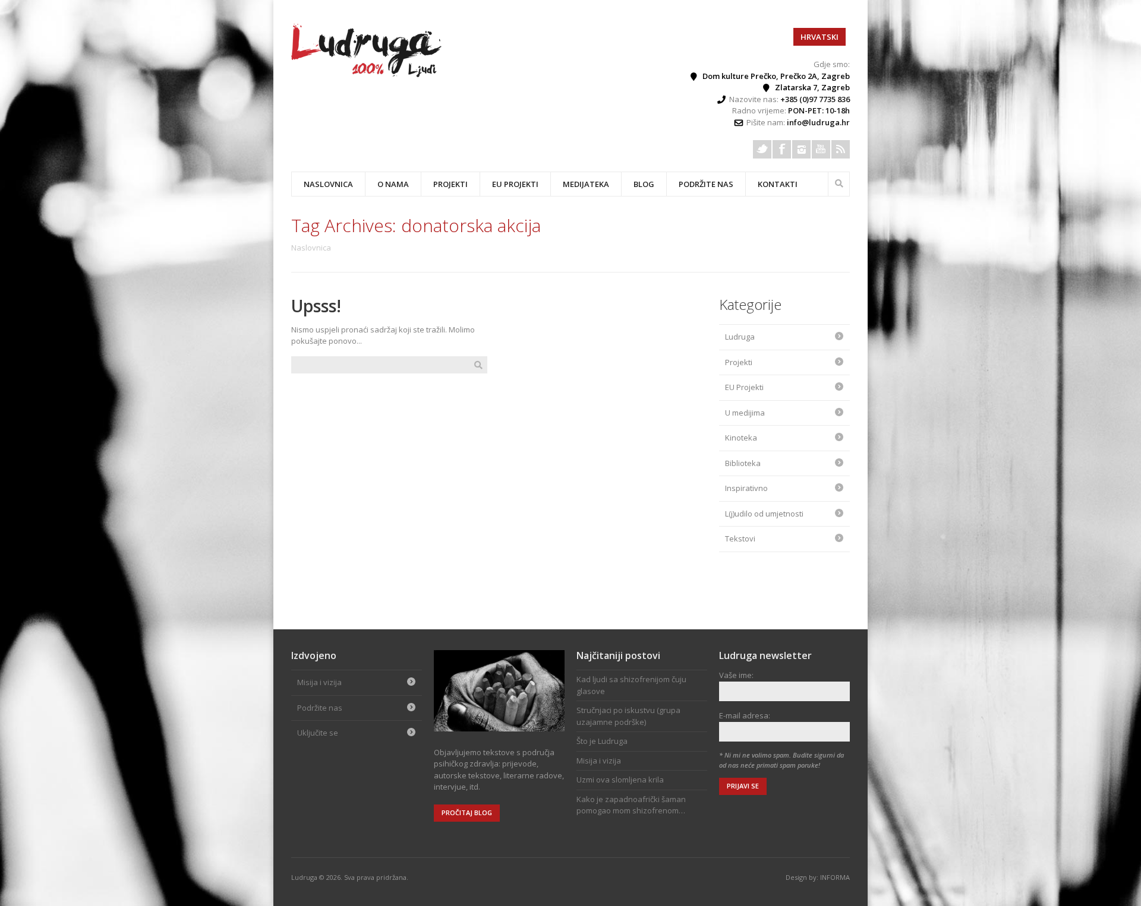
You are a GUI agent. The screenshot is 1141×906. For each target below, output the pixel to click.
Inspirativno (746, 488)
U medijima (745, 412)
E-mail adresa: (744, 715)
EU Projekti (515, 184)
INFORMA (835, 877)
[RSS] (840, 149)
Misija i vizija (319, 682)
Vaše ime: (736, 675)
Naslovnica (328, 184)
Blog (643, 184)
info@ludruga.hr (818, 122)
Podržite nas (706, 184)
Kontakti (778, 184)
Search (839, 182)
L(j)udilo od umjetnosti (764, 513)
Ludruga (740, 336)
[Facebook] (782, 149)
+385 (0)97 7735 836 (815, 99)
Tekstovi (740, 538)
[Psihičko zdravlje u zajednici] (367, 74)
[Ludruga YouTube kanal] (821, 149)
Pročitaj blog (467, 812)
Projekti (738, 362)
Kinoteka (741, 437)
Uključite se (317, 732)
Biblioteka (743, 463)
